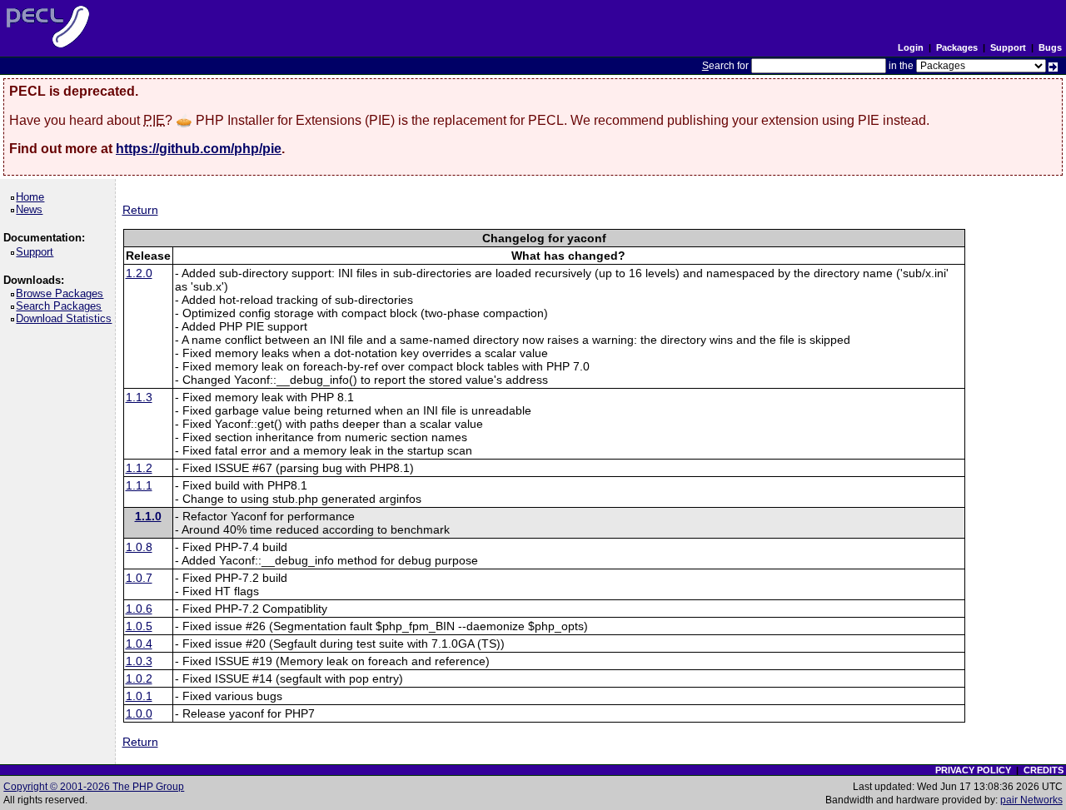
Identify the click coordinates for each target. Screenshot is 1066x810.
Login (911, 47)
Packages (957, 47)
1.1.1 (139, 485)
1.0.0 (139, 713)
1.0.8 (139, 547)
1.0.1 (139, 696)
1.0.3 (139, 661)
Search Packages (61, 306)
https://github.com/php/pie (198, 149)
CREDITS (1044, 770)
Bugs (1050, 47)
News (32, 209)
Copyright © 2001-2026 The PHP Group (93, 787)
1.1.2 (139, 468)
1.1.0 (148, 516)
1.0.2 (139, 678)
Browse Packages (62, 293)
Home (33, 197)
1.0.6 (139, 608)
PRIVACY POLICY (973, 770)
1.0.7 (139, 577)
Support (1008, 47)
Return (140, 209)
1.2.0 (139, 273)
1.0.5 (139, 626)
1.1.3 (139, 397)
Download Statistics (66, 318)
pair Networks (1031, 800)
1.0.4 (139, 643)
